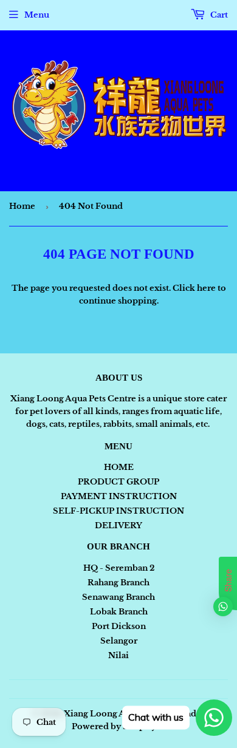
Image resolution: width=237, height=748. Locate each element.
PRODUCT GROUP (118, 482)
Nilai (118, 655)
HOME (119, 467)
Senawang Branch (118, 597)
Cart (218, 15)
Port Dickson (119, 626)
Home (22, 206)
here (206, 288)
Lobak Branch (119, 612)
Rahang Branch (118, 582)
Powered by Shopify (114, 726)
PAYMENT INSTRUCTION (119, 496)
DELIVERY (118, 525)
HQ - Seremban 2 (118, 568)
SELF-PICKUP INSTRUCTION (118, 511)
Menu (36, 15)
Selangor (118, 641)
